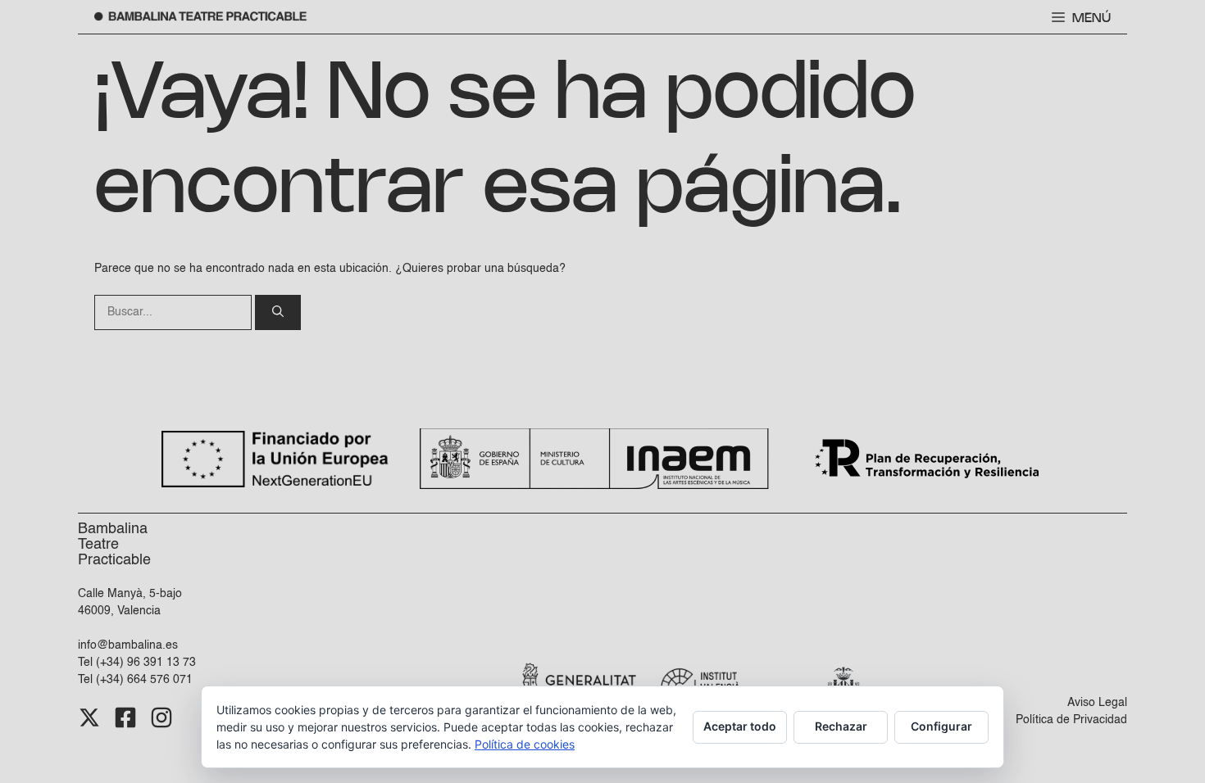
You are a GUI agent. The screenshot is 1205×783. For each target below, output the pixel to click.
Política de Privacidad (1071, 720)
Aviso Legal (1097, 702)
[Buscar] (278, 312)
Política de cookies (525, 744)
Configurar (941, 726)
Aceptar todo (739, 726)
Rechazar (841, 726)
